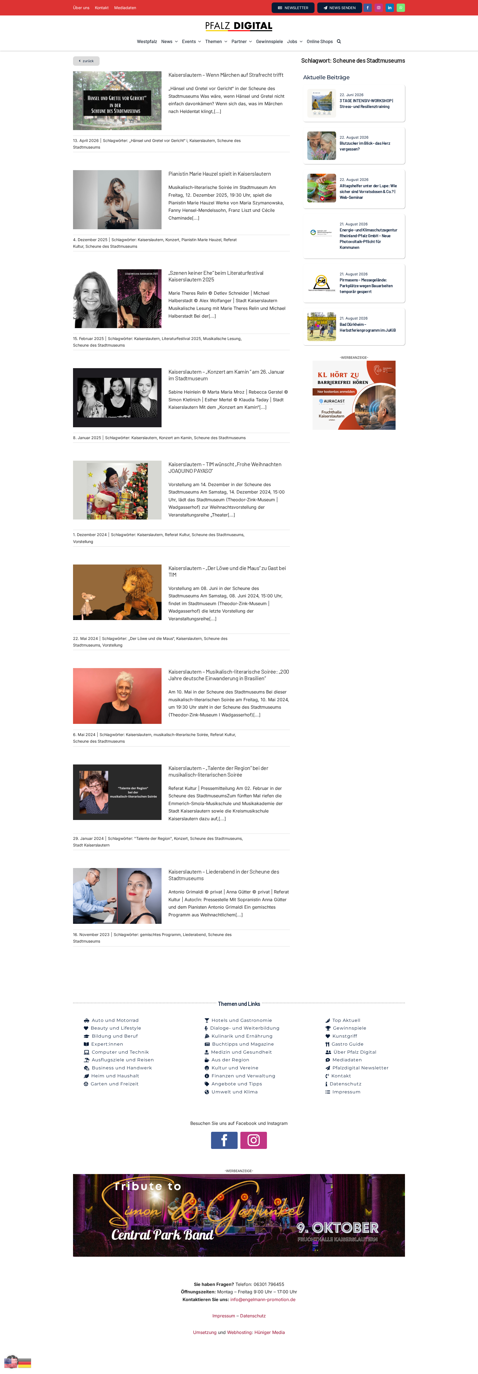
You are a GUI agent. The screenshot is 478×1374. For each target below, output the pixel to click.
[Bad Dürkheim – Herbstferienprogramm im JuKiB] (321, 316)
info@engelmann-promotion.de (262, 1299)
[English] (11, 1362)
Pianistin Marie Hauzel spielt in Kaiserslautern (219, 173)
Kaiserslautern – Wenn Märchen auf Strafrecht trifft (226, 74)
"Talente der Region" (153, 838)
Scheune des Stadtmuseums (111, 246)
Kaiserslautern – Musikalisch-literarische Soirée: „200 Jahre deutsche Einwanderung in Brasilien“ (228, 674)
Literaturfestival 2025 (181, 338)
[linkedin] (390, 8)
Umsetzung (205, 1332)
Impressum (223, 1315)
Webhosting (239, 1332)
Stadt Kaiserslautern (91, 845)
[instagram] (379, 8)
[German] (25, 1362)
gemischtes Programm (160, 934)
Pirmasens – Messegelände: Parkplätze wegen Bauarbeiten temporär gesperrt (366, 285)
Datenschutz (253, 1315)
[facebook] (367, 8)
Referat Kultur (177, 534)
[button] (339, 41)
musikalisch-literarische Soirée (181, 734)
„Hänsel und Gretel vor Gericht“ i (158, 140)
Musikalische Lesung (222, 338)
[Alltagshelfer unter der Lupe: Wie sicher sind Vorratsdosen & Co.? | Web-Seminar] (321, 177)
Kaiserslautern (202, 140)
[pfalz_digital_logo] (239, 23)
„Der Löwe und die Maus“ (151, 638)
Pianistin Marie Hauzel (201, 239)
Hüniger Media (269, 1332)
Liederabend (194, 934)
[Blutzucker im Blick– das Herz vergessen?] (321, 135)
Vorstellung (83, 541)
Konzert (172, 239)
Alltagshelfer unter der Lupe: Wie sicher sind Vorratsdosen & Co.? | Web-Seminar (368, 191)
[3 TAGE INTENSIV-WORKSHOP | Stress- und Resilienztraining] (321, 92)
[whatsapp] (401, 8)
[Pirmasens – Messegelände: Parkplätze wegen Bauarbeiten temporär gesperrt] (321, 272)
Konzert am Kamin (175, 437)
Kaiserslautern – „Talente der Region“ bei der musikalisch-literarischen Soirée (218, 771)
